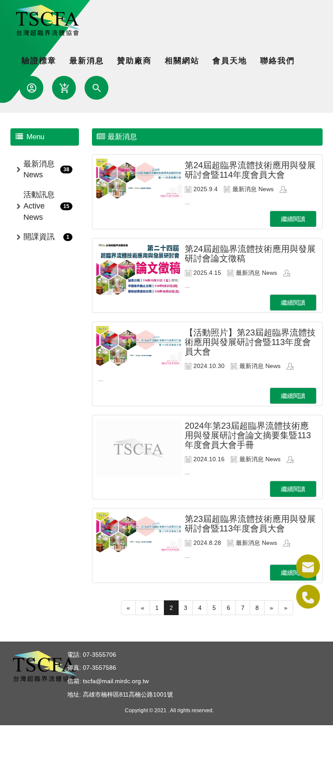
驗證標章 (39, 60)
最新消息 (86, 60)
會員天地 (229, 60)
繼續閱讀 (293, 218)
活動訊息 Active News (39, 205)
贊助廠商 (134, 60)
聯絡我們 (277, 60)
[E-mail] (308, 566)
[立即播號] (308, 597)
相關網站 (182, 60)
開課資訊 (39, 236)
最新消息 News (39, 169)
